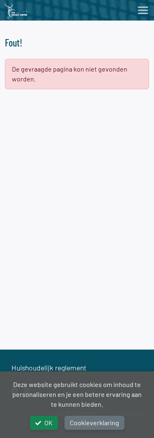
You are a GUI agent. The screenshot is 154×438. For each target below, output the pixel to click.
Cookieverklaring (94, 422)
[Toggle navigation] (143, 10)
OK (48, 422)
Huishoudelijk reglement (48, 367)
